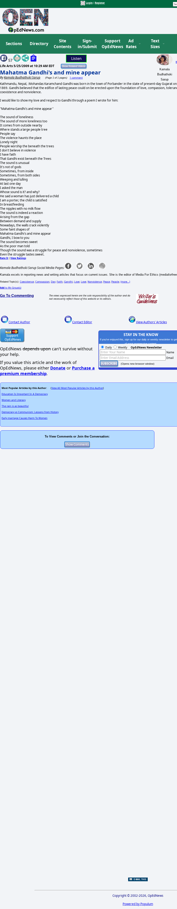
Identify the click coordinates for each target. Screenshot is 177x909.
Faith (60, 281)
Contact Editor (82, 322)
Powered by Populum (138, 904)
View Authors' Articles (151, 322)
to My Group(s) (10, 287)
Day (53, 281)
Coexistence (27, 281)
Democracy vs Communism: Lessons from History (30, 412)
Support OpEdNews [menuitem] (111, 43)
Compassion (42, 281)
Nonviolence (95, 281)
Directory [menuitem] (39, 43)
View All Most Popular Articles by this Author (77, 388)
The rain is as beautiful (15, 406)
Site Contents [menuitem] (62, 43)
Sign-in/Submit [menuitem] (87, 43)
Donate (57, 368)
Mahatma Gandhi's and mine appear (50, 72)
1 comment (76, 77)
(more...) (125, 281)
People (115, 281)
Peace (106, 281)
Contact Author (19, 322)
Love (77, 281)
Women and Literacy (14, 400)
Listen (76, 58)
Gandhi (68, 281)
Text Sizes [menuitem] (155, 43)
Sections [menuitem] (14, 43)
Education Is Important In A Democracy (25, 394)
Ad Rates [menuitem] (131, 43)
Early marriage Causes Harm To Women (24, 418)
